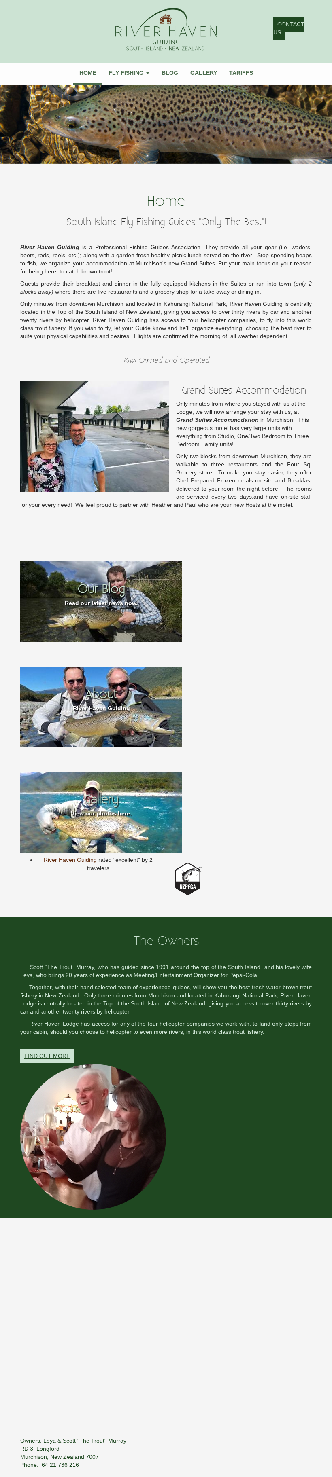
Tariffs (241, 73)
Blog (170, 73)
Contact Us (288, 28)
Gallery (203, 73)
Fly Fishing (127, 73)
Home (87, 73)
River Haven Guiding (71, 860)
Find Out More (47, 1056)
